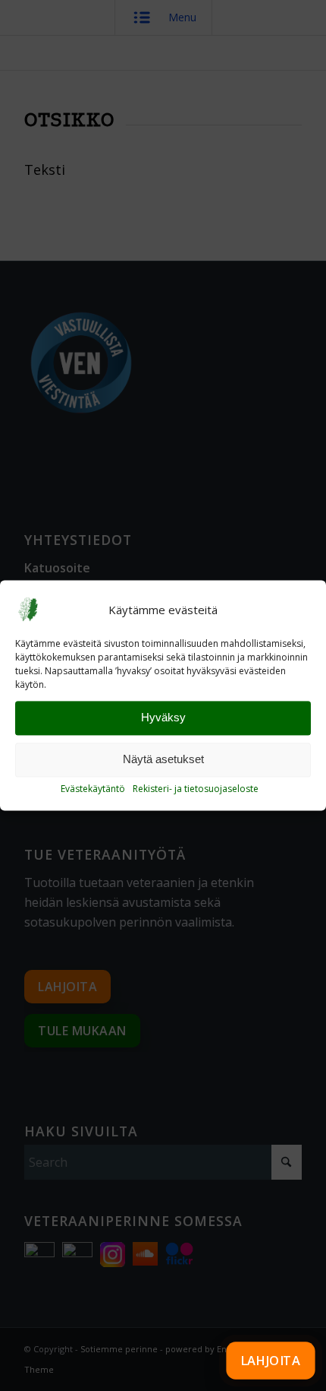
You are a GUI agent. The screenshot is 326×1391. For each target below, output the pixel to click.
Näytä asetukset (163, 759)
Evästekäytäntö (93, 788)
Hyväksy (163, 717)
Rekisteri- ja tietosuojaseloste (196, 788)
